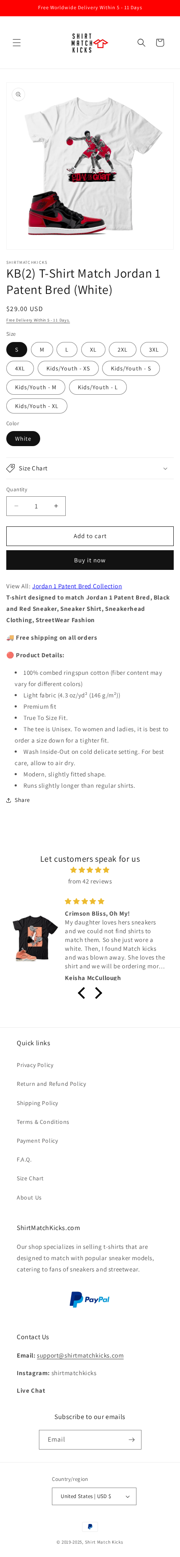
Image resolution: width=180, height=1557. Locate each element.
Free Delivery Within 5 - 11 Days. (38, 320)
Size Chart (30, 1178)
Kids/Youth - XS (68, 368)
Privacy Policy (35, 1065)
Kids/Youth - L (98, 387)
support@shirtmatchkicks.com (80, 1355)
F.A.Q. (24, 1159)
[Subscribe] (132, 1440)
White (23, 438)
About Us (29, 1197)
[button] (17, 42)
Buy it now (90, 560)
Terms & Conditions (43, 1122)
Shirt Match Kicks (104, 1542)
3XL (154, 349)
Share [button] (22, 800)
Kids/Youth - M (36, 387)
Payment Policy (37, 1140)
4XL (20, 368)
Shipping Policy (37, 1103)
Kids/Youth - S (131, 368)
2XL (123, 349)
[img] (90, 869)
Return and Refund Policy (51, 1083)
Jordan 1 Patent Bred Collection (77, 586)
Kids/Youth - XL (37, 406)
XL (93, 349)
